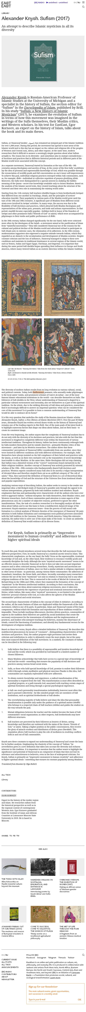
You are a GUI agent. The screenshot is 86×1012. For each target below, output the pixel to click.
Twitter (71, 958)
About (5, 977)
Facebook (30, 958)
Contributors (9, 974)
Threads (62, 958)
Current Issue (9, 960)
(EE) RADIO (39, 3)
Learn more (55, 978)
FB (14, 836)
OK (79, 999)
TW (17, 836)
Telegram (52, 958)
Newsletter (8, 979)
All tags (6, 965)
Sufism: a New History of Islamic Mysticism (35, 112)
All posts (7, 962)
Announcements (10, 967)
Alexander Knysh (14, 97)
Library (5, 13)
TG (10, 836)
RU (79, 2)
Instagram (41, 958)
